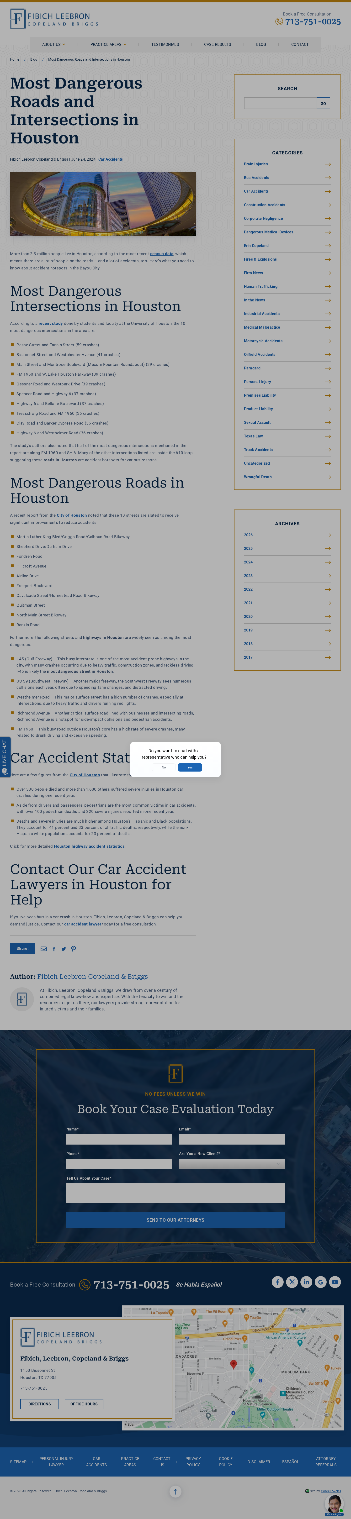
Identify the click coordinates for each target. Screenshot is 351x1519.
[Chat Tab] (175, 759)
